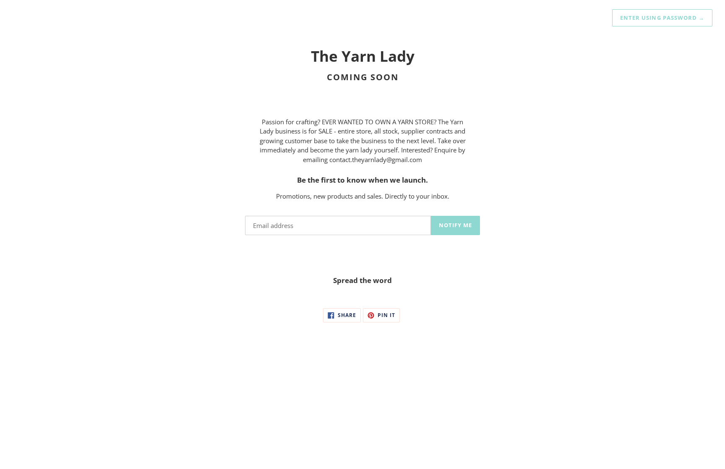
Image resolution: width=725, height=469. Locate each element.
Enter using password (662, 17)
